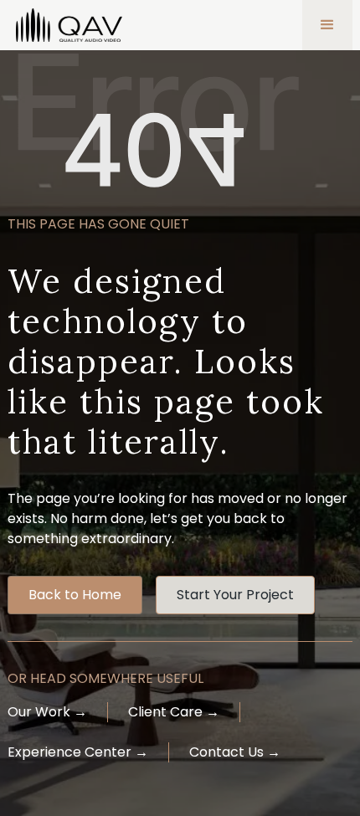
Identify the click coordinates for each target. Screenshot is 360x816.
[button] (327, 25)
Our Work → (47, 711)
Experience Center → (78, 752)
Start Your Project (235, 594)
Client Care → (173, 711)
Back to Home (74, 594)
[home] (65, 25)
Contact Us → (234, 752)
